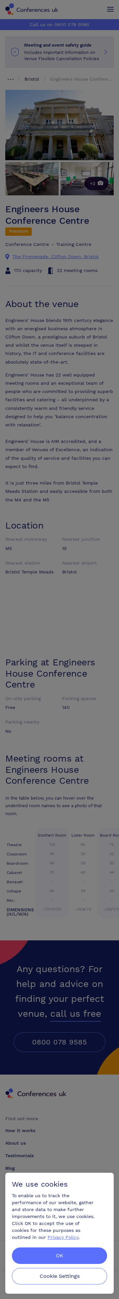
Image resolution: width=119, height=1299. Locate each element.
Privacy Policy (63, 1237)
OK (59, 1255)
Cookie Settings (60, 1276)
